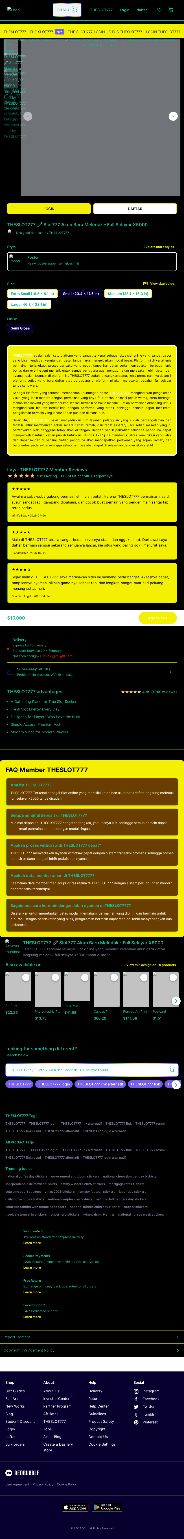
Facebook (151, 1399)
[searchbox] (92, 1070)
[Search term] (74, 9)
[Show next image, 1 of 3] (173, 116)
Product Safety (101, 1421)
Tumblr (148, 1414)
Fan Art (11, 1398)
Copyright (96, 1429)
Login (10, 1429)
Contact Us (98, 1436)
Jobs (47, 1429)
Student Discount (20, 1421)
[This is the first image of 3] (27, 116)
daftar (10, 1436)
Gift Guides (15, 1391)
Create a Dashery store (58, 1447)
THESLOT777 (15, 32)
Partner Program (57, 1406)
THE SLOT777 (46, 32)
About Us (51, 1391)
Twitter (149, 1406)
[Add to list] (25, 977)
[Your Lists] (159, 9)
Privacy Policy (43, 1484)
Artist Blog (52, 1436)
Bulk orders (15, 1444)
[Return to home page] (27, 10)
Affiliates (50, 1414)
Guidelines (97, 1414)
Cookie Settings (102, 1444)
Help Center (98, 1406)
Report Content (17, 1337)
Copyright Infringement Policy (29, 1350)
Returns (94, 1398)
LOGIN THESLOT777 (163, 32)
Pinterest (150, 1422)
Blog (9, 1414)
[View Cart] (171, 9)
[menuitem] (15, 31)
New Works (15, 1406)
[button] (11, 43)
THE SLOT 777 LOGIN (86, 32)
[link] (19, 1084)
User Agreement (17, 1484)
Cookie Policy (67, 1484)
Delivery (95, 1391)
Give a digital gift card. (57, 656)
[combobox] (67, 10)
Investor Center (56, 1398)
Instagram (151, 1391)
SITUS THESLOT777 (125, 32)
